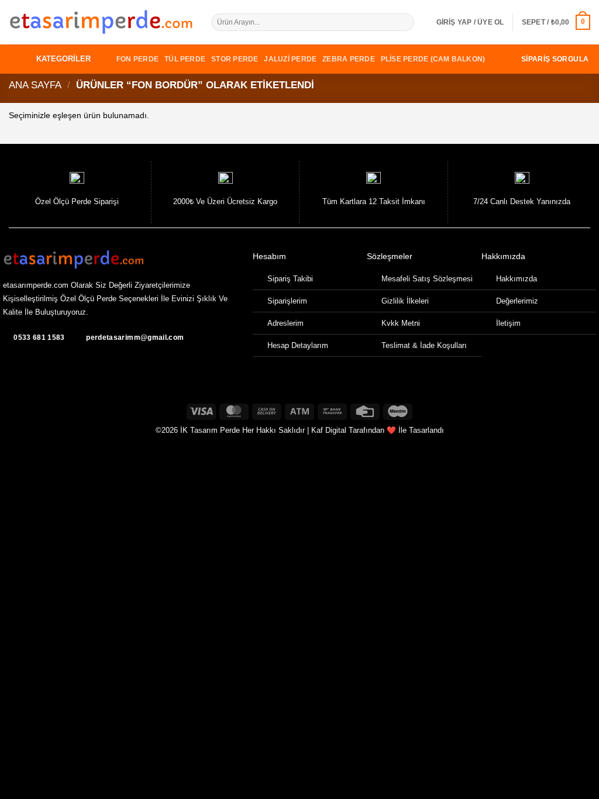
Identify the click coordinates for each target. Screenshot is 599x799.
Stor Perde (234, 59)
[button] (470, 22)
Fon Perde (137, 59)
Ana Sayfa (35, 85)
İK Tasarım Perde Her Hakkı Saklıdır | (244, 430)
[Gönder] (406, 22)
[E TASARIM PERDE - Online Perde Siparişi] (101, 22)
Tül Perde (184, 59)
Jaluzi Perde (290, 59)
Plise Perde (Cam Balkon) (433, 59)
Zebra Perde (348, 59)
